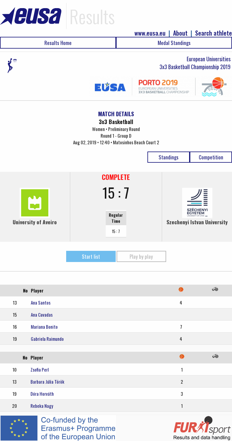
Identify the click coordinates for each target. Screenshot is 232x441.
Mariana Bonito (44, 326)
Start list (91, 256)
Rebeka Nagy (42, 405)
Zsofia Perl (40, 369)
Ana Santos (40, 302)
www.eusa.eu (150, 33)
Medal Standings (174, 42)
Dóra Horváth (42, 393)
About (180, 33)
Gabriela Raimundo (47, 338)
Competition (211, 157)
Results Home (58, 42)
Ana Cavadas (42, 314)
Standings (169, 157)
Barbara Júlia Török (47, 381)
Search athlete (213, 33)
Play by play (141, 256)
